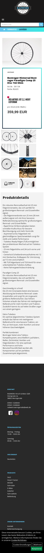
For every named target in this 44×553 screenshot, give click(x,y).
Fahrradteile (12, 29)
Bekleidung (11, 496)
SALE (9, 477)
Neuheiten (11, 459)
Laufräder (23, 29)
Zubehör (10, 491)
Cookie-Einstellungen (22, 544)
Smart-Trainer (12, 480)
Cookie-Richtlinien (19, 540)
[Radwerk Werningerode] (22, 8)
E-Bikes (10, 488)
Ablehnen (38, 544)
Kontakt (10, 526)
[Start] (4, 29)
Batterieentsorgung (14, 529)
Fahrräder (11, 485)
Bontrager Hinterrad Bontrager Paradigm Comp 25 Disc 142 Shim (22, 80)
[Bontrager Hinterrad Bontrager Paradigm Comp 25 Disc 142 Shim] (22, 53)
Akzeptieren (37, 548)
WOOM (10, 483)
